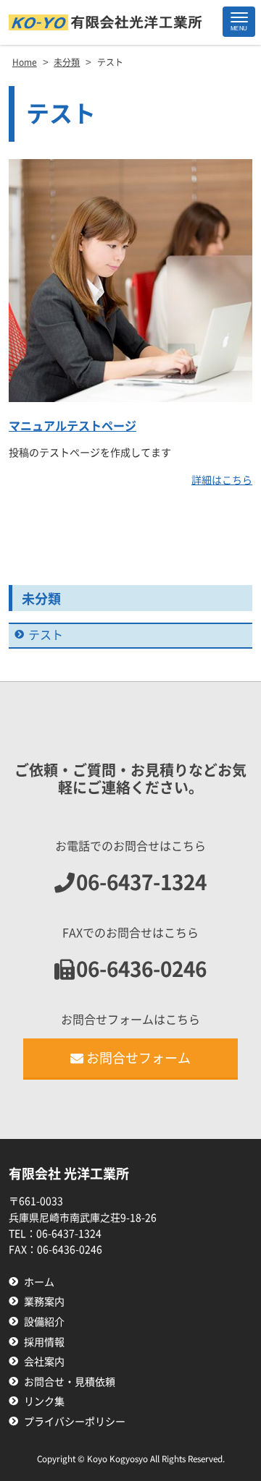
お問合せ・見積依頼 (69, 1382)
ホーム (39, 1282)
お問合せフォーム (138, 1057)
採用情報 (44, 1342)
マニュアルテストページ (72, 426)
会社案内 (44, 1362)
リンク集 (44, 1401)
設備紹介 (44, 1322)
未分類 (41, 598)
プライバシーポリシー (74, 1422)
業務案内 (44, 1302)
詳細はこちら (221, 480)
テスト (45, 635)
